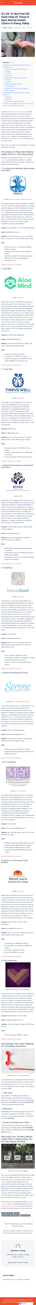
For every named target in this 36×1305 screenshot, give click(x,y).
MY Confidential (20, 791)
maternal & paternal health (10, 1215)
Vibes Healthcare (15, 989)
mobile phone (20, 1084)
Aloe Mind (20, 297)
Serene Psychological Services (20, 701)
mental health (25, 1215)
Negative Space (17, 1075)
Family (29, 27)
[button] (2, 2)
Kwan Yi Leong (7, 27)
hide (11, 62)
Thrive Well (20, 398)
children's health (7, 1213)
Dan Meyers (16, 1171)
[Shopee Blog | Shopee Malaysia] (18, 2)
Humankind (20, 596)
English (23, 1303)
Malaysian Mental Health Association (20, 199)
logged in (14, 1279)
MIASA (20, 496)
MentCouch (20, 891)
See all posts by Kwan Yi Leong (18, 1262)
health (17, 1213)
